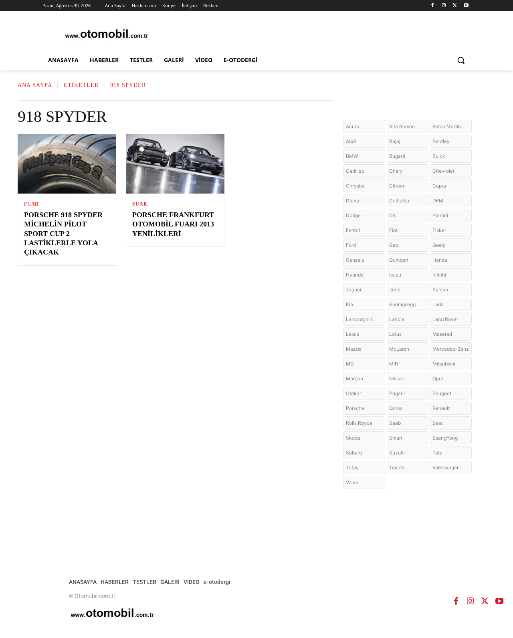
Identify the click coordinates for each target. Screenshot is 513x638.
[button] (461, 60)
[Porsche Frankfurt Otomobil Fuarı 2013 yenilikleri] (175, 164)
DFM (437, 201)
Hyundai (355, 275)
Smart (395, 438)
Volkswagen (446, 467)
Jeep (394, 290)
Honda (439, 260)
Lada (438, 304)
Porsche (355, 408)
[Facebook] (432, 5)
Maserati (442, 334)
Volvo (352, 482)
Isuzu (395, 275)
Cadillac (355, 171)
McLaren (399, 349)
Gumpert (398, 260)
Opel (437, 379)
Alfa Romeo (402, 126)
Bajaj (394, 141)
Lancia (396, 319)
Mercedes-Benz (450, 349)
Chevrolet (443, 171)
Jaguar (354, 290)
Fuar (31, 204)
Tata (437, 453)
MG (350, 364)
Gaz (393, 245)
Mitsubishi (443, 364)
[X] (454, 5)
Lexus (352, 334)
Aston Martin (446, 126)
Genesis (355, 260)
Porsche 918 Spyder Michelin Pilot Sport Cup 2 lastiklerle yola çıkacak (63, 233)
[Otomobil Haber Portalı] (106, 34)
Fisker (439, 230)
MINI (394, 364)
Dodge (353, 215)
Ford (351, 245)
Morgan (354, 379)
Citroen (397, 186)
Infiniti (439, 275)
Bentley (441, 141)
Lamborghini (360, 319)
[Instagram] (443, 5)
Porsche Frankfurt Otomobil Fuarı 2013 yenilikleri (173, 224)
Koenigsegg (402, 304)
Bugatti (397, 156)
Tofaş (352, 467)
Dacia (352, 201)
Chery (396, 171)
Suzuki (397, 453)
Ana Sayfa (35, 85)
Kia (349, 304)
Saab (395, 423)
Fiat (393, 230)
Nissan (396, 379)
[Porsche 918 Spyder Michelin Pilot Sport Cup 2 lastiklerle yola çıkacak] (67, 164)
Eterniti (440, 215)
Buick (438, 156)
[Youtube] (466, 5)
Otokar (353, 393)
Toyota (397, 467)
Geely (439, 245)
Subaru (354, 453)
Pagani (397, 393)
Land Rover (445, 319)
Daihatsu (399, 201)
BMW (352, 156)
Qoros (395, 408)
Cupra (439, 186)
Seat (437, 423)
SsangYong (445, 438)
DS (392, 215)
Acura (352, 126)
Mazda (354, 349)
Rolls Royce (359, 423)
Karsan (440, 290)
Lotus (395, 334)
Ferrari (353, 230)
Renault (441, 408)
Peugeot (441, 393)
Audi (351, 141)
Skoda (353, 438)
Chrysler (355, 186)
